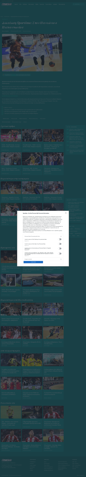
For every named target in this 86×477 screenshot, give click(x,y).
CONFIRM (33, 262)
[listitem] (43, 236)
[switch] (59, 239)
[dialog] (43, 238)
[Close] (66, 213)
